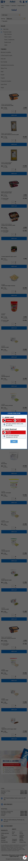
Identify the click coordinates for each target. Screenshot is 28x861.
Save (14, 441)
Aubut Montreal (11, 429)
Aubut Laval (9, 417)
